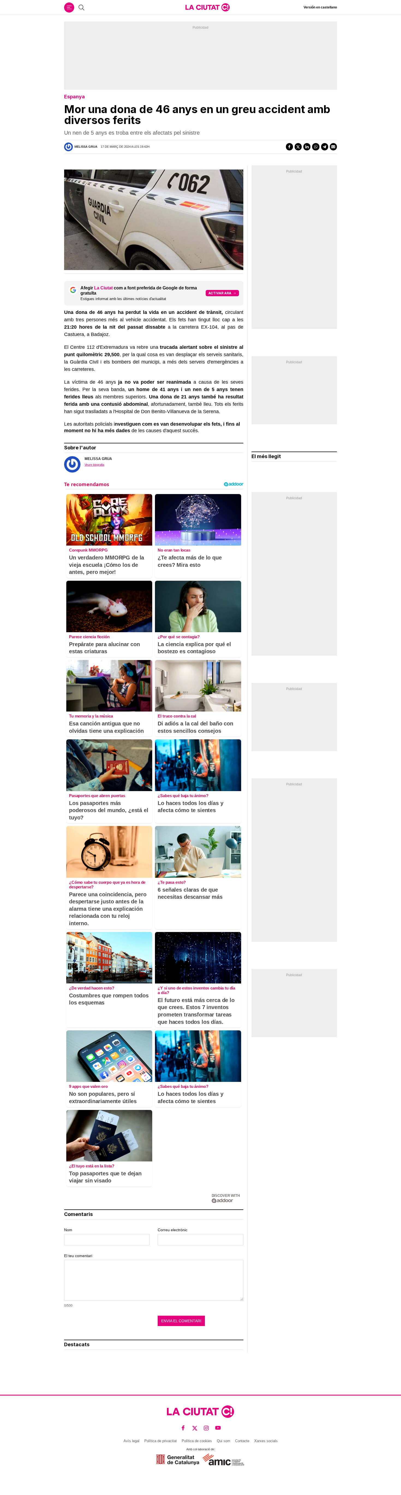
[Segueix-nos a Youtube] (218, 1428)
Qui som (223, 1441)
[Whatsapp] (315, 146)
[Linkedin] (306, 146)
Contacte (242, 1441)
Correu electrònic (172, 1230)
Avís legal (131, 1441)
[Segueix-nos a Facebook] (183, 1428)
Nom (68, 1230)
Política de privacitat (160, 1441)
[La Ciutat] (207, 7)
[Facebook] (289, 146)
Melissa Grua (85, 146)
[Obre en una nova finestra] (177, 1459)
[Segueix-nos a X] (195, 1428)
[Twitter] (298, 146)
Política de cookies (197, 1441)
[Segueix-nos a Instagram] (206, 1428)
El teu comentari (78, 1256)
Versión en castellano (320, 7)
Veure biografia (94, 464)
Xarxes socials (266, 1441)
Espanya (74, 96)
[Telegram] (324, 146)
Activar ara (219, 293)
